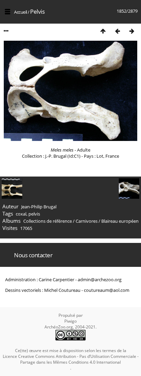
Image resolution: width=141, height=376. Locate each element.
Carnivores (87, 221)
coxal (21, 214)
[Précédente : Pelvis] (117, 31)
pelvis (34, 214)
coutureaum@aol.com (106, 290)
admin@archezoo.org (99, 279)
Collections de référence (47, 221)
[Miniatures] (103, 31)
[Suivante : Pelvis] (132, 31)
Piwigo (70, 321)
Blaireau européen (120, 221)
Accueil (20, 12)
